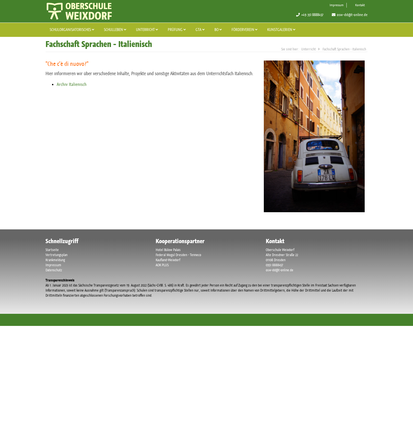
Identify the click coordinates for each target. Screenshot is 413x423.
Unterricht (146, 29)
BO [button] (216, 29)
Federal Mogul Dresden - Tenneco (178, 254)
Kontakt (360, 5)
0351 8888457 (274, 265)
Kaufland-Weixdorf (168, 260)
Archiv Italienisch (72, 84)
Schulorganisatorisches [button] (71, 29)
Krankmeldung (55, 260)
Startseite (52, 249)
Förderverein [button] (243, 29)
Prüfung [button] (175, 29)
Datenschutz (54, 270)
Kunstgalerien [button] (280, 29)
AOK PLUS (162, 265)
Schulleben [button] (114, 29)
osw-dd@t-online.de (352, 14)
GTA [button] (199, 29)
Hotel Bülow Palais (168, 249)
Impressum (337, 5)
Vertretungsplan (56, 254)
